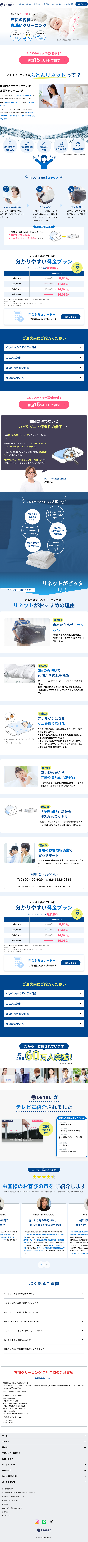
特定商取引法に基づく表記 (10, 1500)
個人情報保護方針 (7, 1489)
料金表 (5, 1447)
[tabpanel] (44, 1230)
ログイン (80, 4)
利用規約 (5, 1504)
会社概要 (5, 1512)
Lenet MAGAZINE (10, 1476)
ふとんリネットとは (25, 4)
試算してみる (70, 316)
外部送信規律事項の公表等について (13, 1496)
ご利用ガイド (7, 1459)
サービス (5, 1441)
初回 (44, 60)
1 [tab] (41, 1264)
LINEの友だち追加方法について (12, 1508)
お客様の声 (6, 1470)
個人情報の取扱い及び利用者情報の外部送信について (19, 1493)
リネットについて (9, 1464)
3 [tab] (46, 1264)
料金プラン (45, 4)
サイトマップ (6, 1515)
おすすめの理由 (56, 4)
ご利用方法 (36, 4)
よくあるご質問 (68, 4)
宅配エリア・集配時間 (11, 1453)
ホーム (5, 1436)
